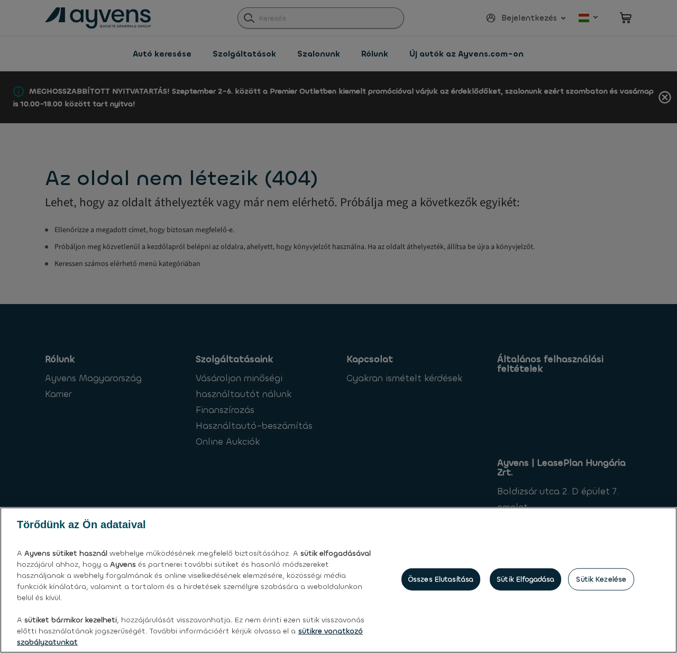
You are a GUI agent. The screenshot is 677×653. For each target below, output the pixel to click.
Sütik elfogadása (525, 579)
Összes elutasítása (440, 579)
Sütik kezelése (601, 579)
